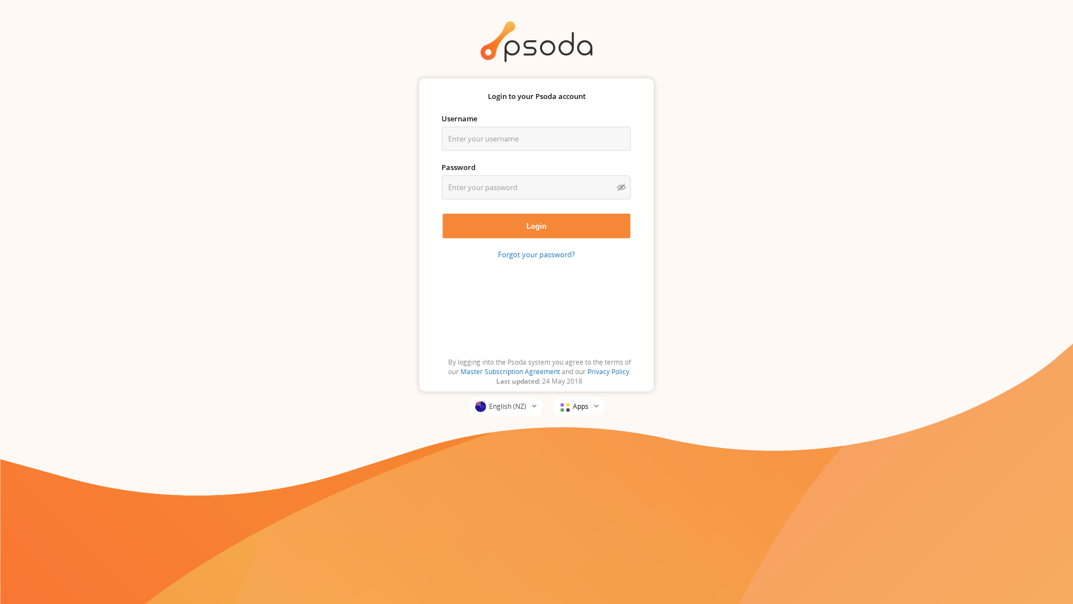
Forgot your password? (536, 254)
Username (459, 119)
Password (458, 167)
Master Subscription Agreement (510, 371)
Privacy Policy (608, 371)
